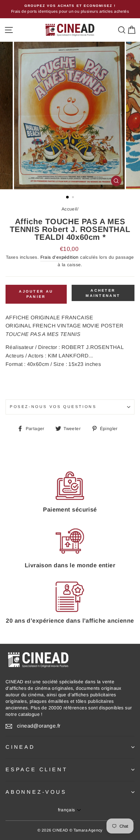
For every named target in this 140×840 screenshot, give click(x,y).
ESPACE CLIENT (36, 769)
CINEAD (20, 747)
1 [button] (67, 197)
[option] (70, 9)
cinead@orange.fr (38, 726)
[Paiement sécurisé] (70, 485)
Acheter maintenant (103, 292)
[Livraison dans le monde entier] (70, 541)
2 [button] (73, 197)
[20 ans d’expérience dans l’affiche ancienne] (70, 596)
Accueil (69, 209)
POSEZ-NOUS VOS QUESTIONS (53, 406)
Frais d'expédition (59, 257)
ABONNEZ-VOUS (36, 792)
